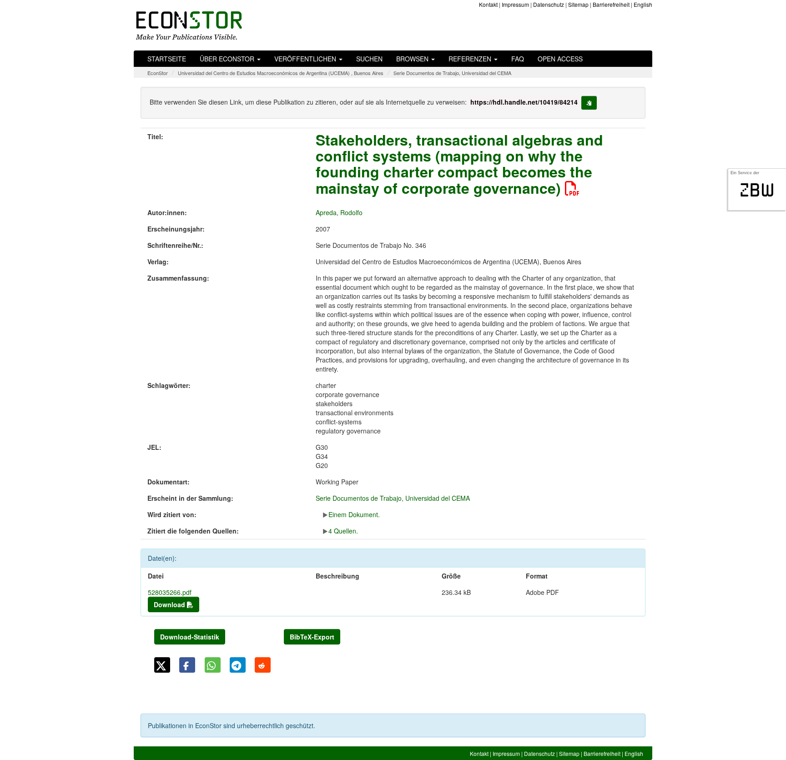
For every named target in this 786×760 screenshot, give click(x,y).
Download (170, 604)
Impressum (515, 4)
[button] (162, 665)
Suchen (369, 58)
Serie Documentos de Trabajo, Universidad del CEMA (452, 72)
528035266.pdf (169, 592)
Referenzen (470, 58)
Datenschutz (548, 4)
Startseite (166, 58)
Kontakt (488, 4)
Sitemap (578, 4)
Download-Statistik (189, 636)
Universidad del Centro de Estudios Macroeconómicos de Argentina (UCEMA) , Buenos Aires (280, 72)
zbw (757, 190)
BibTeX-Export (312, 636)
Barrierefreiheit (611, 4)
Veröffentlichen (306, 58)
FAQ (517, 58)
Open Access (560, 58)
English (643, 4)
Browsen (413, 58)
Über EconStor (228, 58)
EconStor (157, 72)
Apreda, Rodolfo (339, 212)
